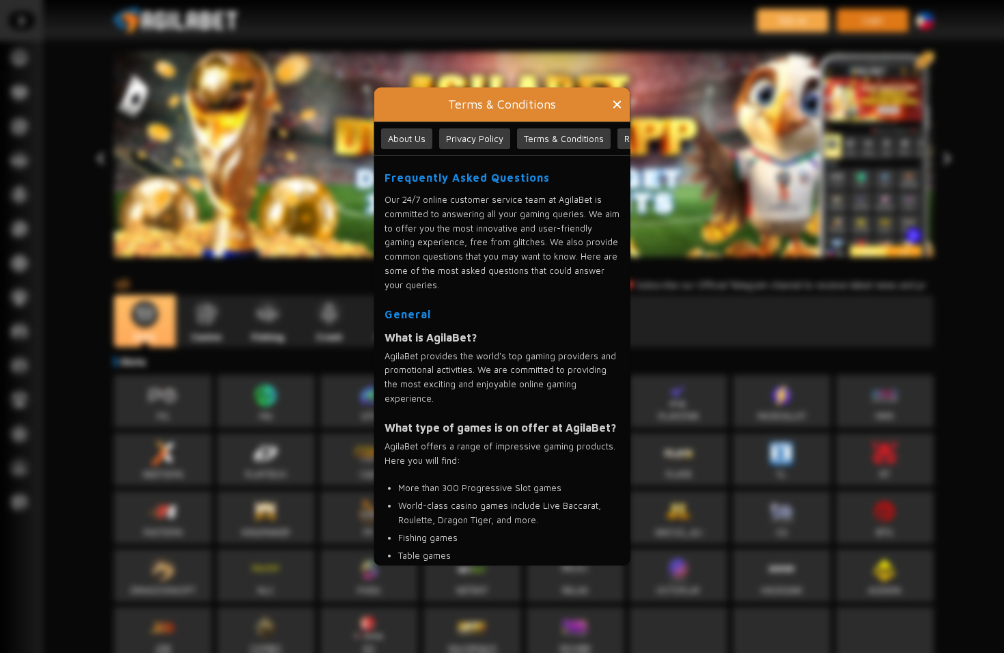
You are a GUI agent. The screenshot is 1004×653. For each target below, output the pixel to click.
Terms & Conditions (564, 138)
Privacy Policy (474, 138)
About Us (407, 138)
